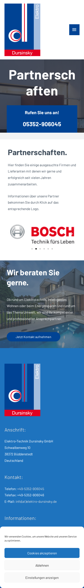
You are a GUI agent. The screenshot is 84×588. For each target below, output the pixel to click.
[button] (32, 248)
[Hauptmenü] (74, 29)
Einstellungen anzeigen (42, 578)
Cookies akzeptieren (42, 553)
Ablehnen (42, 565)
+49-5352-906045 (30, 489)
